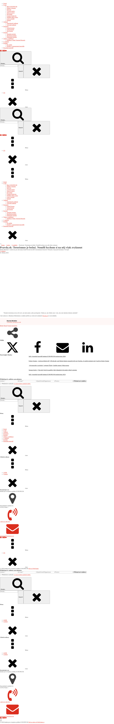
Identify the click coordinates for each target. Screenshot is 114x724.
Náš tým (9, 188)
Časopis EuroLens (11, 194)
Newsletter (9, 192)
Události (5, 200)
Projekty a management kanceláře (15, 224)
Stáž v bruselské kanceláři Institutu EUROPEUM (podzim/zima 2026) (47, 356)
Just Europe (10, 209)
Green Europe (10, 208)
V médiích (6, 220)
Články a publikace (8, 217)
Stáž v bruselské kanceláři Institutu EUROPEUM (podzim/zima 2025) (47, 374)
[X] (12, 353)
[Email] (62, 353)
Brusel (5, 325)
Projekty (5, 211)
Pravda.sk (45, 316)
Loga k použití (10, 197)
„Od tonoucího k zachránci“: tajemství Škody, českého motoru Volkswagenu (49, 365)
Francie (9, 325)
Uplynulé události (11, 203)
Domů (5, 182)
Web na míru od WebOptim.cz (36, 722)
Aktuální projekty (11, 212)
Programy (6, 205)
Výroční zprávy (11, 189)
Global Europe (10, 206)
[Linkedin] (87, 353)
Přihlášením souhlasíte (16, 383)
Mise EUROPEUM (12, 185)
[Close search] (37, 71)
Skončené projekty (12, 214)
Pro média (9, 223)
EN (4, 92)
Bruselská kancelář (8, 226)
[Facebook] (37, 353)
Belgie (1, 325)
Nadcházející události (12, 202)
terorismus (14, 325)
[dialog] (57, 54)
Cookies (5, 474)
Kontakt (5, 221)
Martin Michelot (12, 321)
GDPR (5, 472)
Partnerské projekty (12, 215)
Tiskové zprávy (11, 191)
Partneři (9, 198)
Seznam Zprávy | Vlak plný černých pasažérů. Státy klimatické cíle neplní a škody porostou (53, 370)
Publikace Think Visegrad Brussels (16, 218)
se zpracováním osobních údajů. (22, 383)
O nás (4, 183)
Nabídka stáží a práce (12, 195)
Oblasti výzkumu (11, 186)
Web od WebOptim (33, 568)
